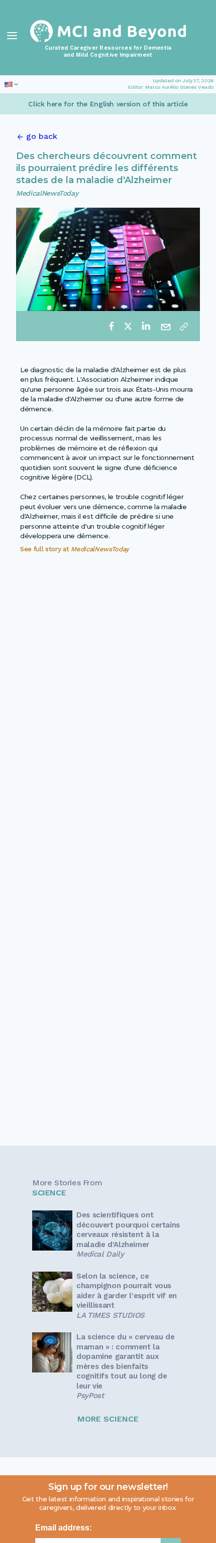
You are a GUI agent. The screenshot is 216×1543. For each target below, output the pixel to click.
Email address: (63, 1527)
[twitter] (128, 326)
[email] (166, 326)
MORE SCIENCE (108, 1419)
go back (41, 136)
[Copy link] (184, 326)
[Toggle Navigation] (12, 36)
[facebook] (111, 326)
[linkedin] (146, 326)
